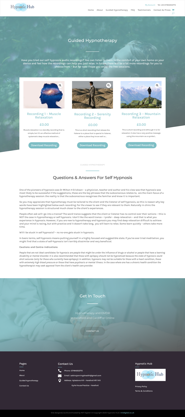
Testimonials (144, 10)
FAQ (133, 10)
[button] (60, 85)
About (100, 10)
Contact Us (92, 331)
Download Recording (44, 145)
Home (91, 10)
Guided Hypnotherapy (117, 10)
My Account (150, 5)
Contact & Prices (162, 10)
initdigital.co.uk (127, 413)
